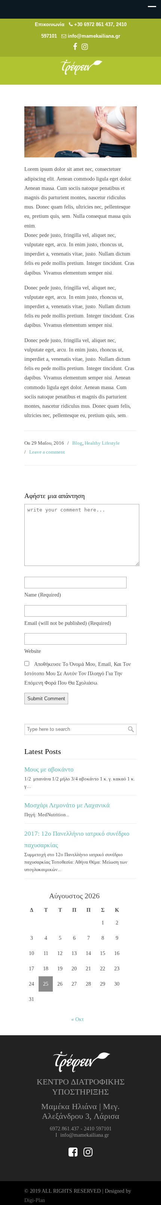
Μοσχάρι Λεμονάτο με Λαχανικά (67, 805)
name (42, 595)
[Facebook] (75, 47)
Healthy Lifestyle (102, 443)
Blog (77, 443)
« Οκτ (77, 1019)
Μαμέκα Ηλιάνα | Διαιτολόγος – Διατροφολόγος (80, 67)
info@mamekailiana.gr (94, 36)
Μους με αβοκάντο (49, 769)
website (32, 651)
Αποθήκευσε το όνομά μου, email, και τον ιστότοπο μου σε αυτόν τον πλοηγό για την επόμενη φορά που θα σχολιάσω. (77, 673)
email (67, 623)
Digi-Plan (34, 1200)
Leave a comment (47, 452)
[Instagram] (84, 47)
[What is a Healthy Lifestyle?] (80, 156)
